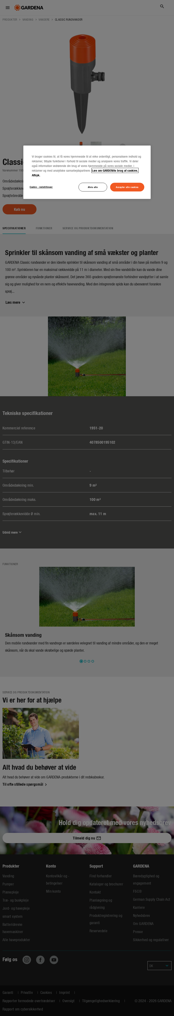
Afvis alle (93, 187)
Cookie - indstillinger (41, 186)
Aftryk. (36, 175)
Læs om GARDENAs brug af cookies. (115, 170)
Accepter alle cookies (127, 187)
